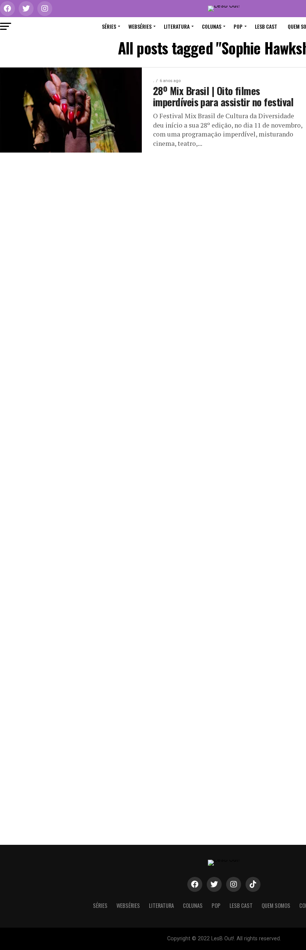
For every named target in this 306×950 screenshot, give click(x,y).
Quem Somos (276, 905)
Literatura (177, 26)
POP (238, 26)
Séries (109, 26)
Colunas (211, 26)
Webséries (140, 26)
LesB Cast (266, 26)
